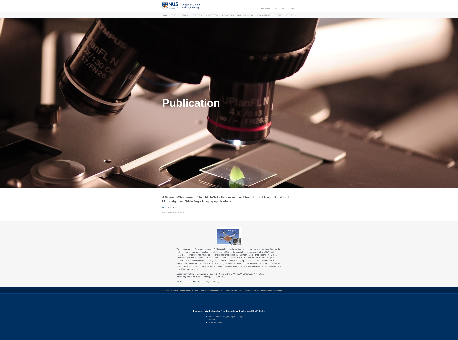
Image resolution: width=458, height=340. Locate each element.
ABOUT (174, 15)
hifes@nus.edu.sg (211, 281)
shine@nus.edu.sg (216, 322)
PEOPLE (185, 15)
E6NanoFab (265, 9)
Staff (282, 9)
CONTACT (289, 15)
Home (167, 290)
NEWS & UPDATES (264, 15)
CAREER (279, 15)
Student (291, 9)
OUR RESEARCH (212, 15)
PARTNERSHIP (197, 15)
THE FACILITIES (228, 15)
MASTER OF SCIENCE (245, 15)
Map (275, 9)
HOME (164, 15)
